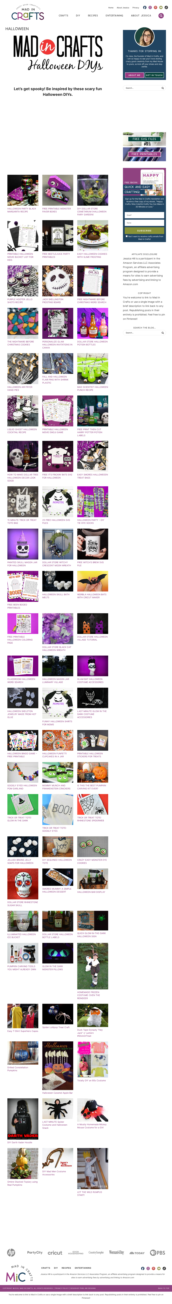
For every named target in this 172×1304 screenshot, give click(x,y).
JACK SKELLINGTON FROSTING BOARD (52, 301)
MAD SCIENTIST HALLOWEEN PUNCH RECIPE (92, 388)
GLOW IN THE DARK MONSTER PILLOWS (52, 968)
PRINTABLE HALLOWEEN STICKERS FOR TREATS (90, 755)
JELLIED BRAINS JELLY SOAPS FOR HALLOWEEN (20, 861)
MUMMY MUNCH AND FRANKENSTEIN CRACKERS (56, 787)
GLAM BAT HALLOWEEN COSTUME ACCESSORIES (90, 680)
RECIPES (66, 1268)
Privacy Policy (62, 1288)
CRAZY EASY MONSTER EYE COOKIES (92, 861)
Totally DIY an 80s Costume (91, 1080)
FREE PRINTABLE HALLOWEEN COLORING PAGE (20, 639)
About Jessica (123, 7)
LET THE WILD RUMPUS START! (89, 1193)
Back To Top (163, 1288)
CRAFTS (45, 1268)
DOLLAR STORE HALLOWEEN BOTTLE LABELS (57, 936)
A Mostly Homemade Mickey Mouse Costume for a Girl (92, 1126)
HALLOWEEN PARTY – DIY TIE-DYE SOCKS (90, 521)
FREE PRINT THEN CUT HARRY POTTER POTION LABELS (89, 432)
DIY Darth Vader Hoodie (19, 1142)
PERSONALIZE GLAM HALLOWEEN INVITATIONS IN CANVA (57, 344)
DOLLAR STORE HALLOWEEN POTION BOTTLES (92, 343)
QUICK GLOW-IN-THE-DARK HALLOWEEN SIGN (91, 935)
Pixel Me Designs (88, 1288)
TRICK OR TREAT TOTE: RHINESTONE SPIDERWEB (90, 819)
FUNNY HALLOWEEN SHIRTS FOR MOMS (57, 723)
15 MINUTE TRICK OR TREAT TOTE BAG (22, 521)
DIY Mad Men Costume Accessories (54, 1173)
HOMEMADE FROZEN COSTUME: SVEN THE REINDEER (88, 995)
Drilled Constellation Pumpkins (17, 1069)
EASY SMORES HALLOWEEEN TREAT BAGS (92, 476)
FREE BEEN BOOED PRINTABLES (17, 606)
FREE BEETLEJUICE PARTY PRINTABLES (56, 255)
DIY (56, 1268)
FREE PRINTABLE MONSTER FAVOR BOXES (56, 210)
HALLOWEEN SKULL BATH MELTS (55, 596)
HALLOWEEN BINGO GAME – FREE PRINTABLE (22, 755)
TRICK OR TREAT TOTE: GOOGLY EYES (54, 829)
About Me (134, 75)
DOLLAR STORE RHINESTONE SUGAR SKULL (22, 903)
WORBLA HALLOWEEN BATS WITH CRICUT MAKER (91, 596)
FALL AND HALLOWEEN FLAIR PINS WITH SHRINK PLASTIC (55, 379)
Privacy (135, 7)
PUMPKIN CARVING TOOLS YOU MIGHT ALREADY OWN (21, 968)
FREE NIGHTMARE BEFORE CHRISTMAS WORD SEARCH (91, 301)
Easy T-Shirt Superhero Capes (22, 1031)
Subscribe (144, 230)
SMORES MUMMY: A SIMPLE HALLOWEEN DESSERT (56, 890)
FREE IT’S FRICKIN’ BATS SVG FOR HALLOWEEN (57, 476)
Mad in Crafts (28, 12)
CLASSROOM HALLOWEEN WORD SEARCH (21, 680)
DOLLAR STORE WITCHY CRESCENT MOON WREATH (56, 564)
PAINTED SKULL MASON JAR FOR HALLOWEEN (22, 564)
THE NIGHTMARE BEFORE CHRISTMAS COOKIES (20, 343)
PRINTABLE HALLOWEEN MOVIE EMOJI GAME (55, 431)
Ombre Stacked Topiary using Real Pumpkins (22, 1183)
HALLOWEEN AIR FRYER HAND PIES (19, 388)
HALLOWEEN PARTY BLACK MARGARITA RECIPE (21, 210)
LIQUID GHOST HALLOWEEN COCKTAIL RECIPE (22, 431)
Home (110, 7)
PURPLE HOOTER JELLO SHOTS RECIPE (19, 301)
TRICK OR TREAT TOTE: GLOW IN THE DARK (19, 819)
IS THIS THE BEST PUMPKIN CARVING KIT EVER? (91, 787)
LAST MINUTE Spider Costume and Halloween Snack (54, 1124)
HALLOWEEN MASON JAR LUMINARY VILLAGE (55, 680)
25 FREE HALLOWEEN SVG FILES (56, 521)
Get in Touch (154, 75)
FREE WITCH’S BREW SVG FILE (90, 564)
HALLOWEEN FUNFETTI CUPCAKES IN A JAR (54, 755)
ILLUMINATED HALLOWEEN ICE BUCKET (21, 936)
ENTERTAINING (83, 1268)
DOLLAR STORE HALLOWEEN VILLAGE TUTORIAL (92, 638)
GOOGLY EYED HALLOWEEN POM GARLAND (22, 787)
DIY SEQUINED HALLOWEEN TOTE (57, 861)
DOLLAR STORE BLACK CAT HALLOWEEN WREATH (56, 648)
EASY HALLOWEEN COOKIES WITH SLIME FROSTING (92, 255)
